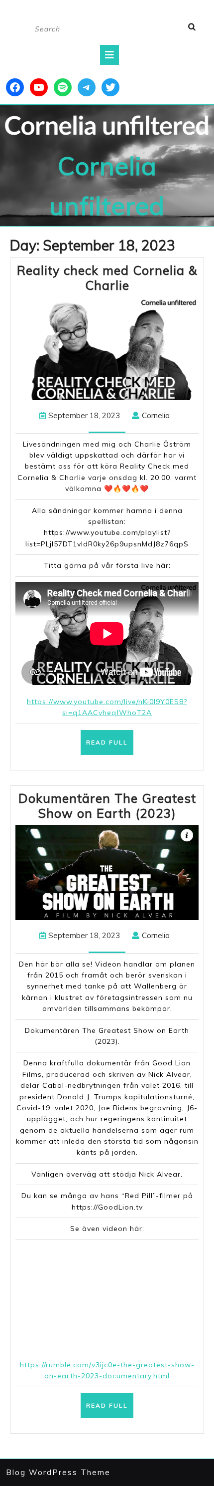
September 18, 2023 (84, 415)
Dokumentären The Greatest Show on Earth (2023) (107, 805)
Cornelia (156, 415)
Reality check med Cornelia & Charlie (107, 277)
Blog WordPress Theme (58, 1472)
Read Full (109, 746)
